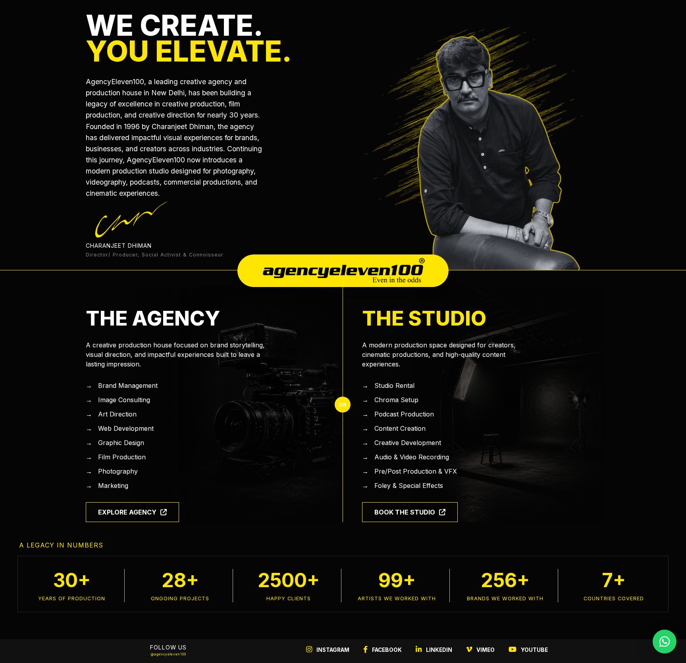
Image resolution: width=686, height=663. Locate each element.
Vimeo (485, 650)
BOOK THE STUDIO (404, 512)
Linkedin (438, 650)
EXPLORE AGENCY (127, 512)
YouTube (534, 650)
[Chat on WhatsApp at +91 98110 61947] (664, 641)
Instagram (332, 650)
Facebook (386, 650)
